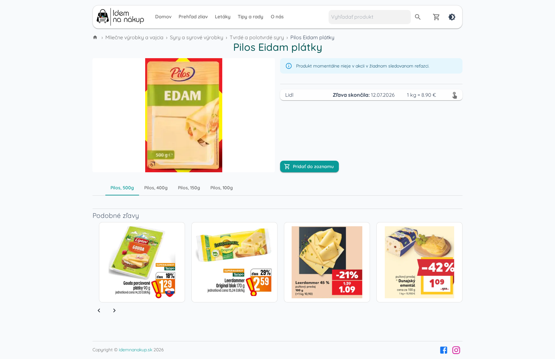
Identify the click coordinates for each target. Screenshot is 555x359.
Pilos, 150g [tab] (189, 188)
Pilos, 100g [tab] (221, 188)
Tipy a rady (250, 16)
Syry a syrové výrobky (196, 37)
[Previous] (98, 310)
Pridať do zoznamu (313, 166)
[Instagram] (456, 350)
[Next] (114, 310)
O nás (277, 16)
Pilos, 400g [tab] (156, 188)
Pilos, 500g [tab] (122, 188)
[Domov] (95, 37)
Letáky (223, 16)
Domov (163, 16)
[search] (418, 17)
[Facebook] (443, 350)
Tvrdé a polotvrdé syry (257, 37)
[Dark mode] (451, 17)
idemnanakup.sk (135, 350)
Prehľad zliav (193, 16)
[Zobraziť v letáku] (454, 94)
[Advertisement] (49, 137)
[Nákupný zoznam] (436, 17)
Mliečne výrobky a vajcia (134, 37)
